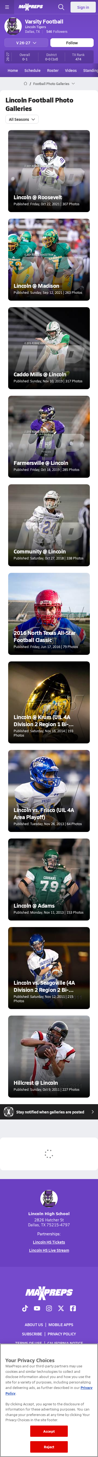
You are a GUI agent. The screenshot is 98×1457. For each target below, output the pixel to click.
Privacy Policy (62, 1333)
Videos (71, 70)
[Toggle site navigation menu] (7, 7)
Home (13, 70)
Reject (49, 1446)
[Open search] (61, 7)
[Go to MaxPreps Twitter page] (61, 1309)
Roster (53, 70)
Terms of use (28, 1343)
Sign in (83, 7)
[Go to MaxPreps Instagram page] (49, 1309)
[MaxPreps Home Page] (25, 83)
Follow (72, 42)
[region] (49, 1400)
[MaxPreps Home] (31, 7)
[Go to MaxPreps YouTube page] (37, 1309)
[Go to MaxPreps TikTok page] (25, 1309)
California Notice (65, 1343)
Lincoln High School (49, 1213)
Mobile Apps (60, 1324)
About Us (34, 1324)
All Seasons (19, 119)
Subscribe (32, 1333)
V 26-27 (23, 42)
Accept (49, 1431)
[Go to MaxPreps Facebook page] (73, 1309)
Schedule (32, 70)
